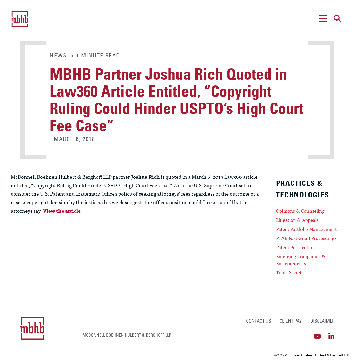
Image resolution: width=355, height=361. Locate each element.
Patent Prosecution (295, 247)
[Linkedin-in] (331, 336)
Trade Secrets (290, 272)
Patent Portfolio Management (306, 229)
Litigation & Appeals (297, 220)
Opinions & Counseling (300, 211)
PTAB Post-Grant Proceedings (306, 238)
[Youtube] (317, 336)
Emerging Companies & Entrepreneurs (300, 260)
